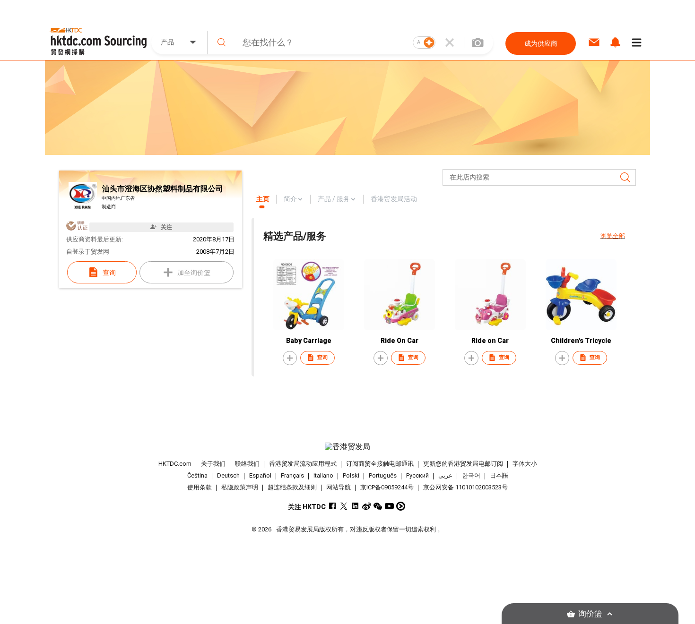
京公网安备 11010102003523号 (465, 487)
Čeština (197, 475)
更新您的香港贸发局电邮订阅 (463, 463)
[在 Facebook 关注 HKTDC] (332, 506)
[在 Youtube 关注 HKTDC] (389, 506)
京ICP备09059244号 (387, 487)
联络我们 (247, 463)
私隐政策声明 (239, 487)
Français (292, 475)
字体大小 (525, 463)
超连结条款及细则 (292, 487)
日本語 (499, 475)
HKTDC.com (174, 463)
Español (260, 475)
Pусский (417, 475)
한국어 (471, 475)
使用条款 (199, 487)
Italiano (323, 475)
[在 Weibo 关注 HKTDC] (366, 506)
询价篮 (590, 613)
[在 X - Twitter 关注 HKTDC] (343, 506)
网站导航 (338, 487)
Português (383, 475)
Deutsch (228, 475)
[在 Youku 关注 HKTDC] (400, 506)
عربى (445, 475)
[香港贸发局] (347, 447)
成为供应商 (540, 43)
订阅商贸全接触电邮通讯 (380, 463)
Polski (351, 475)
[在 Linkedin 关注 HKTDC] (355, 506)
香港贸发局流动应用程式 (303, 463)
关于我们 (213, 463)
